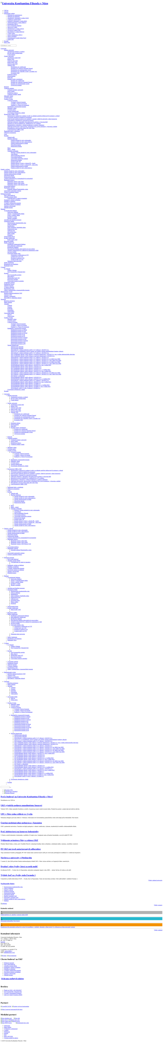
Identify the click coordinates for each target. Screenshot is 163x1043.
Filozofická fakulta (16, 145)
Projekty (6, 273)
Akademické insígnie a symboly (16, 51)
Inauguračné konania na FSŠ (18, 339)
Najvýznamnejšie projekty (14, 275)
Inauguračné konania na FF (18, 342)
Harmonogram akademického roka (16, 223)
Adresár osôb (11, 137)
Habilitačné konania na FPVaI (19, 330)
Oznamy (9, 307)
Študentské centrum (9, 187)
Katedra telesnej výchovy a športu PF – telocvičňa (24, 164)
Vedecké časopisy (9, 285)
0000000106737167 (9, 952)
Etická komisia (11, 76)
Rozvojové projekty (12, 279)
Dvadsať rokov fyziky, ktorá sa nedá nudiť (19, 866)
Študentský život (8, 265)
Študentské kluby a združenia (12, 131)
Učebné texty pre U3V (17, 256)
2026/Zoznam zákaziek (17, 346)
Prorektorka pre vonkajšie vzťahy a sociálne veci (24, 71)
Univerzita (3, 48)
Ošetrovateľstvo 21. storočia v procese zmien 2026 (14, 914)
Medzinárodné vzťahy (7, 291)
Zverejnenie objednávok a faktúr (16, 113)
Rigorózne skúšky (9, 241)
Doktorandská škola (9, 236)
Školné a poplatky (12, 218)
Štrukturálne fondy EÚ (13, 278)
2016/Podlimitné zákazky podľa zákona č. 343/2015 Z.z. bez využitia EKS (31, 382)
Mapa (9, 148)
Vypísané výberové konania (18, 102)
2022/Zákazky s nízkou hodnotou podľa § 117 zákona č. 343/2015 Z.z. (30, 350)
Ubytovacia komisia (16, 85)
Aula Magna (14, 154)
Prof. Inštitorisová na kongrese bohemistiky (20, 831)
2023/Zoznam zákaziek (17, 348)
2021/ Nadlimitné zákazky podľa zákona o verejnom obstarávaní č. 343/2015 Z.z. (33, 356)
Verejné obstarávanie (13, 111)
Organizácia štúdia (9, 221)
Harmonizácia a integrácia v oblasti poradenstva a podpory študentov (25, 125)
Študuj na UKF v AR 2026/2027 (13, 990)
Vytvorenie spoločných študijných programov (19, 117)
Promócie (10, 235)
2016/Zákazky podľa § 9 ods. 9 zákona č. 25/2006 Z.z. (25, 388)
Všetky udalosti (158, 930)
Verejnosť (3, 299)
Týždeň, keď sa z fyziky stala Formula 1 (18, 875)
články (8, 884)
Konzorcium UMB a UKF (11, 114)
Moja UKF (7, 42)
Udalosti (9, 305)
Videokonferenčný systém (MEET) (16, 22)
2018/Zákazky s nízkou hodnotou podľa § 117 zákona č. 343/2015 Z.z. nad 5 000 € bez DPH (36, 363)
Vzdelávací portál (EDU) (14, 19)
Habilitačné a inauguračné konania (16, 106)
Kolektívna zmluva (12, 93)
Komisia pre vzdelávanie (17, 80)
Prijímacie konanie (6, 194)
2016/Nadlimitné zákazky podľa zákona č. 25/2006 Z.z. (26, 383)
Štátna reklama (8, 302)
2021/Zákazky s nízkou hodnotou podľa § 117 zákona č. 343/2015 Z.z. (30, 353)
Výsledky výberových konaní (19, 103)
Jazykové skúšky (12, 252)
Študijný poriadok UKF (10, 896)
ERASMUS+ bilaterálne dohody (13, 298)
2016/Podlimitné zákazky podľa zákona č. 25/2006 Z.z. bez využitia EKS (30, 386)
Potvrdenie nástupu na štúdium (12, 204)
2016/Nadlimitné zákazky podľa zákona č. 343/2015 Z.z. (26, 377)
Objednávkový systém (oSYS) (15, 28)
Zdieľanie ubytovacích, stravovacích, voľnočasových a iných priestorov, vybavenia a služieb (32, 126)
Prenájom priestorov (9, 301)
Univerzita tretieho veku (13, 253)
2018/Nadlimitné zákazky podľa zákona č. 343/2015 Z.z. (26, 366)
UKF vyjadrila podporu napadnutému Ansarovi (21, 805)
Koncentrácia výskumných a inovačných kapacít (20, 120)
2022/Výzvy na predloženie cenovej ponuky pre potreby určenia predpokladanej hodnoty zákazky (37, 351)
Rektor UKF (10, 59)
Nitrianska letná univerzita (14, 261)
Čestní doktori (11, 54)
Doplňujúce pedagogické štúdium (16, 244)
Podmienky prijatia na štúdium (12, 200)
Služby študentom (9, 262)
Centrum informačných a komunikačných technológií (18, 178)
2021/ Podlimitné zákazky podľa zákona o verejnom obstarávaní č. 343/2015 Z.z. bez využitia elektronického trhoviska (43, 354)
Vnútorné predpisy (9, 88)
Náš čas (9, 314)
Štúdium (3, 209)
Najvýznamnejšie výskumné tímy (16, 272)
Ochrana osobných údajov (12, 978)
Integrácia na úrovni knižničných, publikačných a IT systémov (24, 123)
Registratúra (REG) (12, 24)
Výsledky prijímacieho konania (12, 203)
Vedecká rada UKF (12, 61)
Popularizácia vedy (9, 288)
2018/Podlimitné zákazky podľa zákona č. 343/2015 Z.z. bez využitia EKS (31, 365)
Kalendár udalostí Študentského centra (17, 189)
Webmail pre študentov (13, 16)
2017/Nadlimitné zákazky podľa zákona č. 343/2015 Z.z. (26, 368)
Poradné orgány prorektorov (15, 79)
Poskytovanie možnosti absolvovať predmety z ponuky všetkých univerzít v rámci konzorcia (32, 119)
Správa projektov (12, 36)
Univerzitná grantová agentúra (15, 281)
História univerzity (9, 50)
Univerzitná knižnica (16, 157)
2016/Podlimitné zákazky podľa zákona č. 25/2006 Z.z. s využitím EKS (30, 385)
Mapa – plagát (11, 149)
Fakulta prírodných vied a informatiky (21, 140)
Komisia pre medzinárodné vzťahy (20, 83)
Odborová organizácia (10, 132)
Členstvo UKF (8, 294)
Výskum (3, 267)
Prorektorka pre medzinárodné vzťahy (21, 70)
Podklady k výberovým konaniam (20, 105)
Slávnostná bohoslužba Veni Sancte (10, 921)
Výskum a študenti (9, 287)
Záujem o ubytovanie (9, 206)
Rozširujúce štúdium (12, 247)
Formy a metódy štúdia (13, 215)
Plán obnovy (10, 276)
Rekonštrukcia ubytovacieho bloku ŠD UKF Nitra (20, 128)
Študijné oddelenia (12, 138)
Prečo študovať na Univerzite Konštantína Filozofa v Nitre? (27, 797)
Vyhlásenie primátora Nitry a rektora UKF (19, 840)
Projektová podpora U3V (17, 258)
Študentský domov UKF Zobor (15, 183)
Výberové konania (12, 100)
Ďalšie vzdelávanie (9, 242)
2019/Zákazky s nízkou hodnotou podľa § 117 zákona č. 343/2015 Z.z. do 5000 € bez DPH (35, 359)
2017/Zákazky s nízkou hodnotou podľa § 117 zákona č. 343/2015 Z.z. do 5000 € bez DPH (35, 372)
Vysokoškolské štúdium (10, 210)
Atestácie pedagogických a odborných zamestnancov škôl (22, 250)
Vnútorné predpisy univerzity (15, 90)
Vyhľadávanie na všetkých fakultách (17, 198)
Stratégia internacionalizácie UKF (13, 293)
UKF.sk (6, 10)
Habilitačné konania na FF (18, 334)
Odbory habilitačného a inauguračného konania (16, 290)
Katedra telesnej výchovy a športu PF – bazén (23, 163)
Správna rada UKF (12, 64)
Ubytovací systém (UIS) (13, 30)
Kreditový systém (12, 216)
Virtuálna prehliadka (12, 151)
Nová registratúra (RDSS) (14, 25)
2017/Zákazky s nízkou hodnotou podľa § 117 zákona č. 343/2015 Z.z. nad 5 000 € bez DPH (36, 374)
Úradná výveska (8, 99)
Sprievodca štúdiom (12, 212)
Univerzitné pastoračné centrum (19, 158)
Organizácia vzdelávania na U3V (20, 255)
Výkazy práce (11, 33)
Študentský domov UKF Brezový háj (17, 184)
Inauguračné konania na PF (18, 343)
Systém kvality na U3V (17, 259)
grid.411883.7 (8, 951)
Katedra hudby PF (16, 161)
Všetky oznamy (158, 905)
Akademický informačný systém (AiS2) (18, 18)
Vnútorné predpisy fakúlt (14, 94)
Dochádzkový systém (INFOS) (15, 32)
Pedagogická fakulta (16, 146)
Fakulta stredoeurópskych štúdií (19, 143)
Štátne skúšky (11, 233)
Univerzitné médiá (9, 313)
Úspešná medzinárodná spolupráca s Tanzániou (21, 823)
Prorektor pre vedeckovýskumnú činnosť (22, 68)
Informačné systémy (9, 13)
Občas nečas (10, 316)
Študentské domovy (9, 180)
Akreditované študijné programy (12, 220)
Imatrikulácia (10, 226)
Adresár (6, 12)
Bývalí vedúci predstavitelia (14, 53)
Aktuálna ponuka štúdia (10, 197)
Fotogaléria (10, 310)
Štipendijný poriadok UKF (11, 897)
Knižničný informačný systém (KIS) (17, 21)
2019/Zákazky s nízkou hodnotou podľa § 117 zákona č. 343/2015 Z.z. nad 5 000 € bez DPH (36, 360)
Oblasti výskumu (12, 270)
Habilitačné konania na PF (18, 336)
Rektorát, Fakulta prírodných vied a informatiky (23, 152)
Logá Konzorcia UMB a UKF (15, 129)
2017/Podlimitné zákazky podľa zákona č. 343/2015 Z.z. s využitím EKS (30, 369)
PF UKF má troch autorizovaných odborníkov (21, 849)
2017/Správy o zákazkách (18, 376)
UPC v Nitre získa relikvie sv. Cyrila (16, 814)
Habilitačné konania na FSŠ (18, 331)
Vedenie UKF (11, 65)
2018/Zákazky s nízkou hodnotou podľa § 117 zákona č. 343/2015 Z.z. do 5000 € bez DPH (35, 362)
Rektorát (6, 87)
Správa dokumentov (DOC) (14, 35)
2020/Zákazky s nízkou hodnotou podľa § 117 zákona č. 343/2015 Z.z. (30, 357)
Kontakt (6, 41)
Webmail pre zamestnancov (14, 15)
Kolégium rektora (12, 74)
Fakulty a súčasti (5, 169)
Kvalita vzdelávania (9, 238)
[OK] (10, 787)
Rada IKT (10, 77)
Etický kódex (11, 91)
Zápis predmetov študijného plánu (16, 227)
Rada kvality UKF (12, 62)
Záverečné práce (11, 232)
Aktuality (6, 304)
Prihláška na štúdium (9, 201)
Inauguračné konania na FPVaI (19, 337)
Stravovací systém (12, 27)
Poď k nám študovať (9, 195)
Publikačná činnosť (9, 284)
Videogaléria (10, 311)
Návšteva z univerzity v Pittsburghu (16, 858)
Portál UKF (10, 39)
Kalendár (9, 308)
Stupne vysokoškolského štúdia (15, 213)
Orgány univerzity (9, 56)
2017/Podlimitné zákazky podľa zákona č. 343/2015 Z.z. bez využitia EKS (31, 371)
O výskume (7, 268)
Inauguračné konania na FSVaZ (19, 340)
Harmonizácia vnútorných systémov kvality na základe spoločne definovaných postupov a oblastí (33, 116)
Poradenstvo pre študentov (11, 264)
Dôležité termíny (8, 207)
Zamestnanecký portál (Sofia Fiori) (16, 38)
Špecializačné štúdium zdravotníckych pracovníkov (21, 249)
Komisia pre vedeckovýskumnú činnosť (21, 82)
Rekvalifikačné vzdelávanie (14, 246)
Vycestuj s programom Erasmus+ (13, 993)
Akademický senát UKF (14, 57)
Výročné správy (8, 97)
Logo (5, 134)
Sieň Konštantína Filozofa (18, 155)
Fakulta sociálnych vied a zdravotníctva (21, 142)
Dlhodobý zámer (8, 96)
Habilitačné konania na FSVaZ (19, 333)
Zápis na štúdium (12, 224)
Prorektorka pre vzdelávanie (18, 67)
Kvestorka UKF (15, 73)
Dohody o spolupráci (9, 296)
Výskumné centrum (9, 282)
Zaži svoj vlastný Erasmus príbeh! (13, 995)
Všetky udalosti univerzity (155, 880)
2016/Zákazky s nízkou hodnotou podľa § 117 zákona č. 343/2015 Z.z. (30, 380)
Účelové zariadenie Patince (11, 192)
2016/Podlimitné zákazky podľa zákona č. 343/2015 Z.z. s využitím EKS (30, 379)
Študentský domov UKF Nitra (15, 181)
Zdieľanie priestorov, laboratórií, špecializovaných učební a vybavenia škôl (27, 122)
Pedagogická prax (12, 229)
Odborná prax (11, 230)
